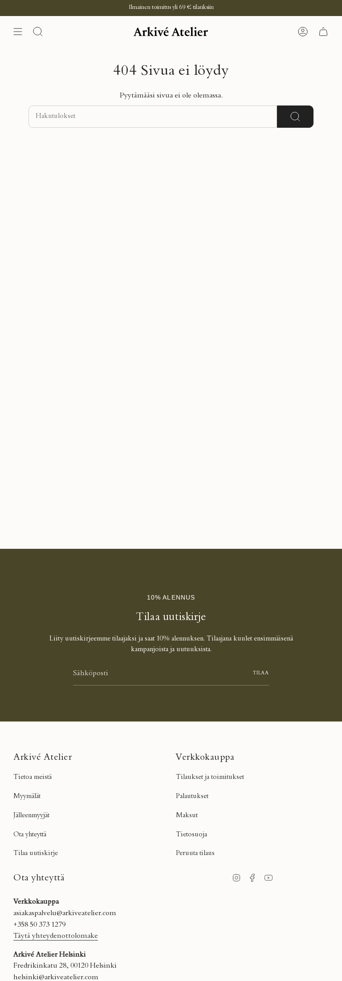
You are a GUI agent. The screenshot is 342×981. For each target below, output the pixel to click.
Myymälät (27, 796)
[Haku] (295, 116)
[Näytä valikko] (18, 31)
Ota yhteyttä (29, 834)
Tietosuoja (191, 834)
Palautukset (192, 796)
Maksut (187, 815)
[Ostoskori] (323, 31)
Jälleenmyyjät (31, 815)
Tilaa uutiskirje (35, 853)
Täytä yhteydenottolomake (55, 936)
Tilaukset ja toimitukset (210, 777)
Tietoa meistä (32, 777)
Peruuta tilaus (195, 853)
